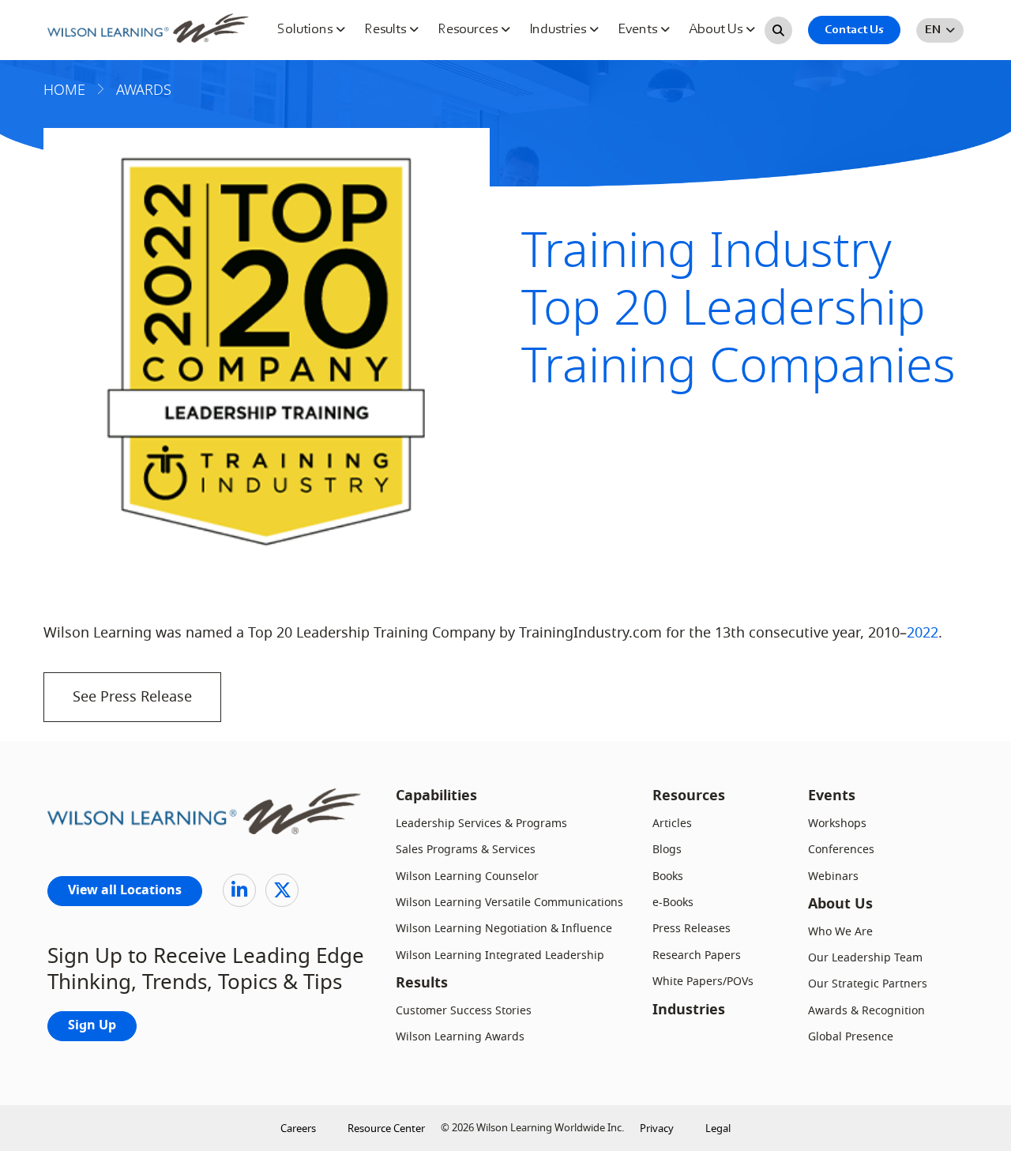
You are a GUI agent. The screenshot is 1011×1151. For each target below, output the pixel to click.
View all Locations (125, 891)
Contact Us (854, 30)
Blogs (667, 849)
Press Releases (691, 928)
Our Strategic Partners (867, 984)
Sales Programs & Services (466, 849)
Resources (469, 30)
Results (386, 30)
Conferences (841, 849)
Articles (672, 823)
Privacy (657, 1128)
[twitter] (282, 890)
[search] (778, 30)
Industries (559, 30)
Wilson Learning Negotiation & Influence (504, 928)
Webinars (833, 876)
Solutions (306, 30)
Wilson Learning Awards (460, 1037)
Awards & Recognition (866, 1010)
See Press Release (132, 696)
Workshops (837, 823)
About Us (717, 30)
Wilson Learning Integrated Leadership (500, 955)
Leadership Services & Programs (481, 823)
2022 (922, 633)
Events (639, 30)
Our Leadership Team (865, 958)
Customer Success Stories (464, 1010)
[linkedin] (239, 890)
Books (667, 876)
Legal (718, 1128)
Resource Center (386, 1128)
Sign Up (92, 1026)
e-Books (672, 902)
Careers (298, 1128)
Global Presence (850, 1037)
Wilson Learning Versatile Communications (509, 902)
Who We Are (840, 931)
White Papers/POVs (703, 981)
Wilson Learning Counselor (467, 876)
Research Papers (696, 955)
